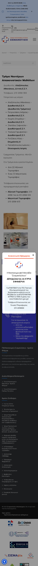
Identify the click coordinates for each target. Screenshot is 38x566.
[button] (4, 561)
